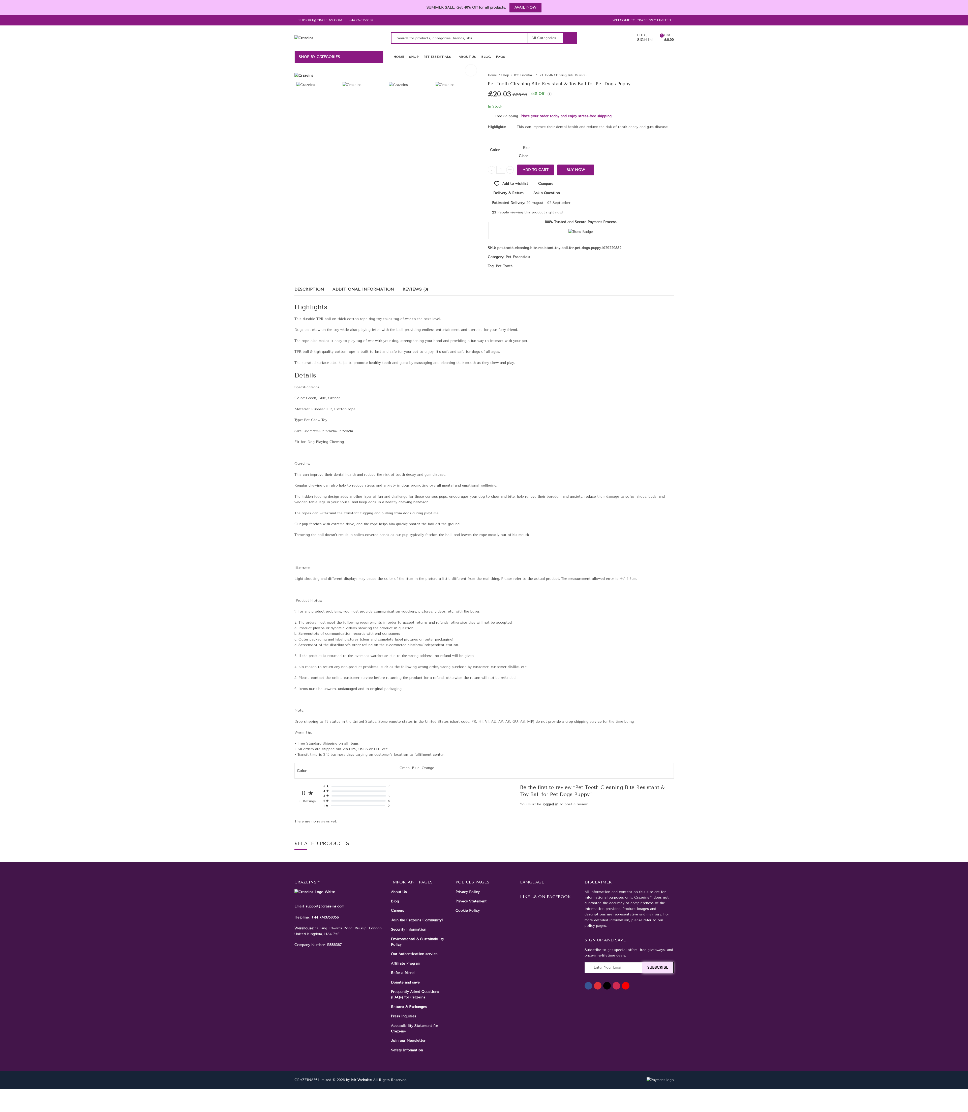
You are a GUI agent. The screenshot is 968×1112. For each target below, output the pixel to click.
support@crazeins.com (325, 906)
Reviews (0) (415, 289)
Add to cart (536, 170)
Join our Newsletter (408, 1040)
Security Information (408, 929)
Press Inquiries (403, 1016)
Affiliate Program (405, 963)
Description (309, 289)
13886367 (334, 945)
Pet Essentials (524, 75)
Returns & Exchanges (409, 1007)
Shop (505, 75)
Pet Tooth (504, 266)
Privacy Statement (471, 901)
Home (492, 75)
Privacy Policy (468, 892)
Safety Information (407, 1050)
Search (570, 38)
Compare (545, 183)
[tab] (309, 289)
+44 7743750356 (325, 917)
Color (495, 150)
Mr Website (361, 1080)
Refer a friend (402, 973)
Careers (397, 910)
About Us (399, 892)
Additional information (363, 289)
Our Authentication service (414, 954)
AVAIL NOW (525, 7)
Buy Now (575, 170)
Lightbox (471, 70)
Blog (395, 901)
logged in (550, 804)
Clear (523, 156)
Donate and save (405, 982)
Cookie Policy (468, 910)
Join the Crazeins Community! (417, 920)
